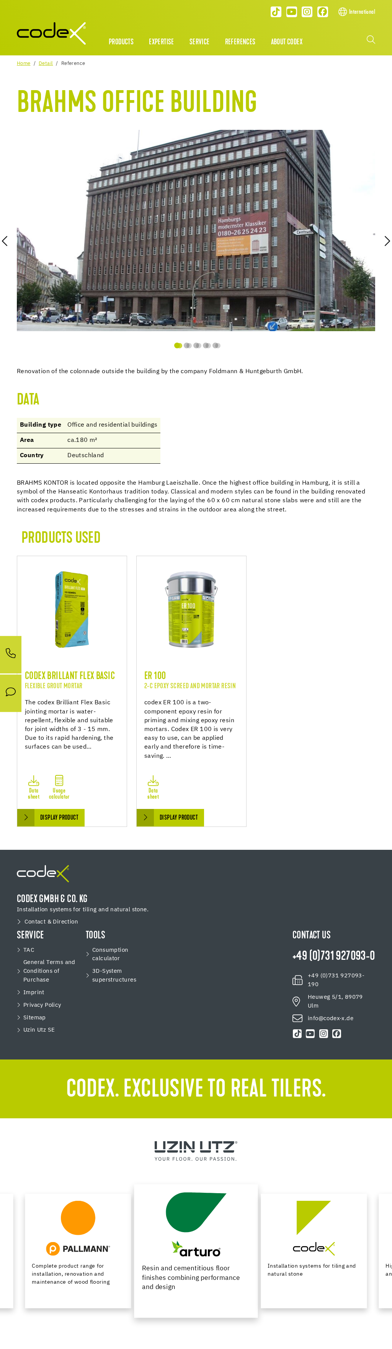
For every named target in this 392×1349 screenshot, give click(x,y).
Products (121, 42)
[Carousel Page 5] (215, 345)
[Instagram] (307, 12)
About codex (286, 42)
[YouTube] (292, 12)
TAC (28, 950)
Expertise (161, 42)
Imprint (33, 992)
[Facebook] (323, 12)
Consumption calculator (110, 954)
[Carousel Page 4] (206, 345)
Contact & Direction (51, 922)
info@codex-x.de (330, 1018)
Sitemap (34, 1018)
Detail (46, 63)
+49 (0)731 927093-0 (333, 957)
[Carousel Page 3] (196, 345)
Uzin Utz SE (39, 1030)
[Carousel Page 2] (186, 345)
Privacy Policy (42, 1005)
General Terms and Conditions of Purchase (49, 971)
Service (199, 42)
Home (24, 63)
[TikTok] (276, 12)
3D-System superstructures (114, 975)
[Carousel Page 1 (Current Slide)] (177, 345)
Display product (59, 818)
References (240, 42)
